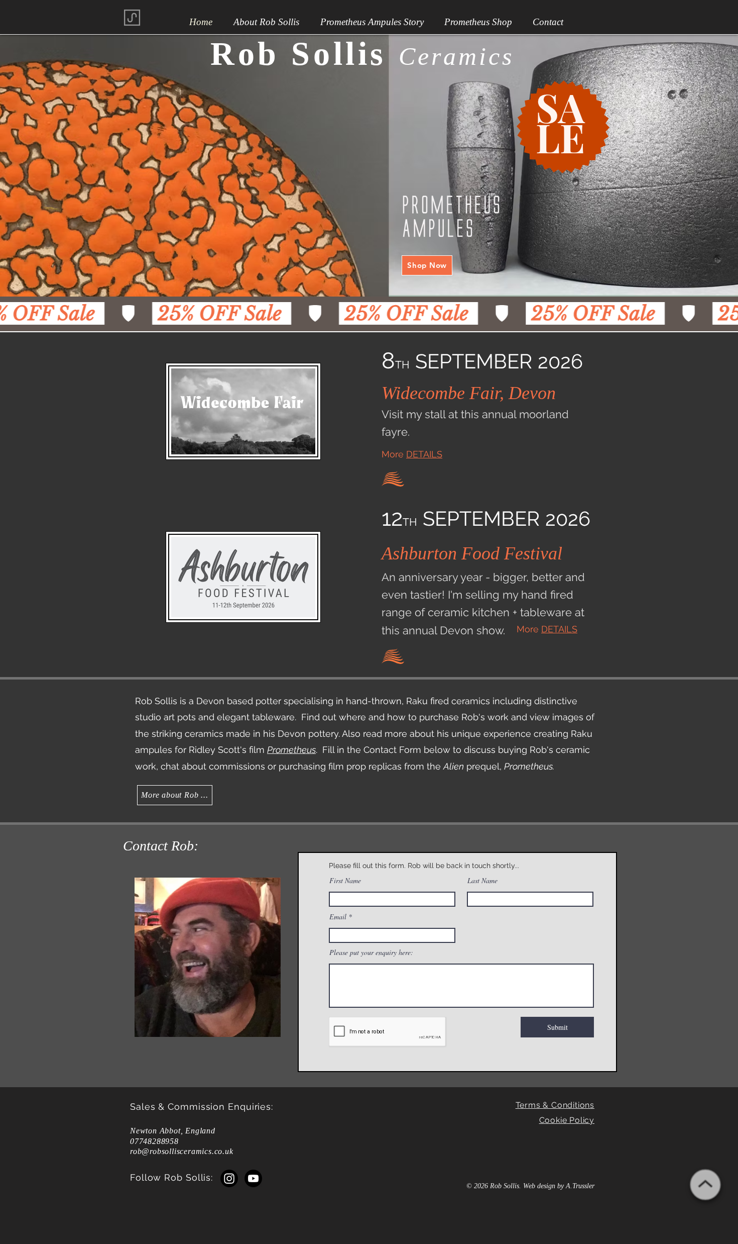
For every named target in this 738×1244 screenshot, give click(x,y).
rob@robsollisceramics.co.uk (181, 1151)
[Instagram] (229, 1178)
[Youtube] (253, 1178)
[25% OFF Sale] (369, 313)
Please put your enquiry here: (371, 952)
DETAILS (424, 454)
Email (337, 916)
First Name (345, 880)
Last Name (482, 880)
